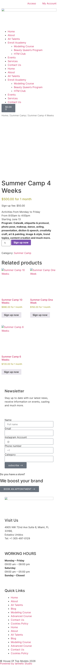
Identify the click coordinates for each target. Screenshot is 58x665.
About (11, 35)
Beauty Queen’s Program (28, 50)
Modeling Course (24, 46)
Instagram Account (16, 437)
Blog (13, 608)
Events (12, 57)
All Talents (14, 38)
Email (8, 428)
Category (10, 454)
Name (8, 420)
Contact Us (14, 64)
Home (11, 31)
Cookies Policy (19, 623)
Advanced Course (21, 616)
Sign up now (21, 242)
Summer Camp (18, 115)
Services (13, 61)
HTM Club (20, 53)
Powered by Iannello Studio (16, 663)
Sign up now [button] (11, 314)
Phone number (13, 446)
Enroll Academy (17, 42)
